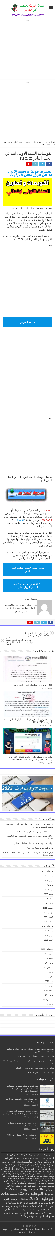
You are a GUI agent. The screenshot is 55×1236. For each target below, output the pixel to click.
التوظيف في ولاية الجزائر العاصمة (28, 1159)
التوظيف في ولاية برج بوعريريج (21, 1171)
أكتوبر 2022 (48, 940)
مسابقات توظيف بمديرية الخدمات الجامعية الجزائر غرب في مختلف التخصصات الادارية (22, 1089)
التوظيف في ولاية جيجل (42, 1178)
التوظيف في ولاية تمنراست (45, 1176)
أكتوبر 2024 (48, 917)
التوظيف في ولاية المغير (22, 1167)
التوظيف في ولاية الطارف (26, 1165)
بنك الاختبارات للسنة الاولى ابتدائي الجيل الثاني (27, 585)
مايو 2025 (49, 885)
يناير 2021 (49, 995)
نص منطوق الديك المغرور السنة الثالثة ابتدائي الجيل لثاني (35, 633)
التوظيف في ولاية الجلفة (12, 1162)
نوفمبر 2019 (48, 1004)
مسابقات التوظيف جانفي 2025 (30, 1204)
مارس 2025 (48, 894)
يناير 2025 (49, 903)
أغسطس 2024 (47, 926)
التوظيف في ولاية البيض (22, 1158)
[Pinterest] (27, 1226)
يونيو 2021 (49, 981)
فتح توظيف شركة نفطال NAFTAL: (40, 848)
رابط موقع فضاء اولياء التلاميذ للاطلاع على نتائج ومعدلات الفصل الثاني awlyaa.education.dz (30, 758)
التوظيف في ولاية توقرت (27, 1176)
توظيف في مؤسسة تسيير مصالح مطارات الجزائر (34, 843)
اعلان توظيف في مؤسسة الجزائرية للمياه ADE (35, 831)
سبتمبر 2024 (48, 921)
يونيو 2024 (49, 935)
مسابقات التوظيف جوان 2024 (15, 1206)
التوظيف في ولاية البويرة (39, 1158)
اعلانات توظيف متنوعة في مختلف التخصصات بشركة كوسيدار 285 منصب (20, 1112)
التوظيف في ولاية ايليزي (22, 1169)
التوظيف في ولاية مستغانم (37, 1183)
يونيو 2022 (49, 954)
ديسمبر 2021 (48, 967)
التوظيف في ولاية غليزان (24, 1181)
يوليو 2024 (49, 931)
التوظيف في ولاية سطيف (24, 1178)
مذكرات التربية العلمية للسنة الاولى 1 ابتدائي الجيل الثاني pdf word (20, 641)
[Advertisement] (27, 48)
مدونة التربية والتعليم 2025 (21, 1189)
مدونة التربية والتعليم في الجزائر (26, 216)
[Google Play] (24, 1226)
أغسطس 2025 (47, 871)
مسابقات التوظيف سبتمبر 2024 (21, 1212)
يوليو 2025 (49, 876)
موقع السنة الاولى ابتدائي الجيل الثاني (27, 569)
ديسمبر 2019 (48, 999)
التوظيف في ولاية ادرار (46, 1155)
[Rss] (35, 1226)
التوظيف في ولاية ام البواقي (40, 1169)
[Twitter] (30, 1226)
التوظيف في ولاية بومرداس (32, 1173)
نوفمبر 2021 (48, 972)
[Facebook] (33, 1226)
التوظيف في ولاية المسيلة (40, 1167)
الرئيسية (49, 142)
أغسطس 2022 (47, 949)
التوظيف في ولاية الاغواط (30, 1155)
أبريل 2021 (48, 986)
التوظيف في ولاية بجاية (42, 1171)
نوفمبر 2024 (48, 912)
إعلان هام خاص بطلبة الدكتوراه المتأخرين (33, 685)
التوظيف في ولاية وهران (45, 1186)
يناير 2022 (49, 963)
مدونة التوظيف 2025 (35, 1193)
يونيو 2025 (49, 880)
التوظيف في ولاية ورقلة (16, 1183)
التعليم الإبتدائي (38, 142)
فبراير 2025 (48, 899)
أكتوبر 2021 (48, 976)
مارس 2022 (48, 958)
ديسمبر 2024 (48, 908)
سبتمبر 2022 (48, 944)
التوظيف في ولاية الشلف (45, 1164)
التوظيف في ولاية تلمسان (11, 1174)
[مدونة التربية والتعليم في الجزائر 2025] (27, 10)
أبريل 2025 (48, 889)
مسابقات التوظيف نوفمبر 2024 (37, 1216)
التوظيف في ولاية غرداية (41, 1181)
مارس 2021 (48, 990)
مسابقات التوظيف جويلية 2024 (40, 1209)
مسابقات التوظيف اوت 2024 (32, 1202)
